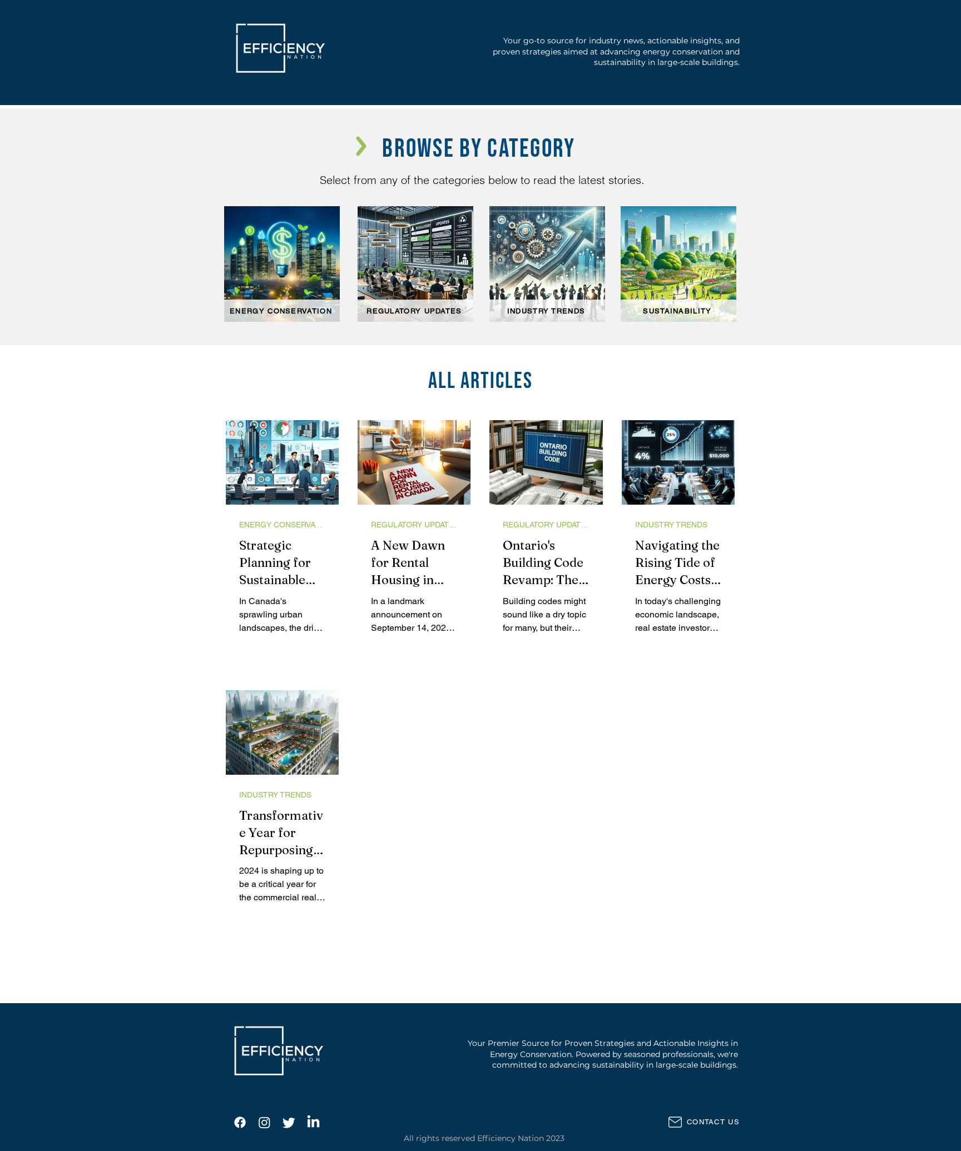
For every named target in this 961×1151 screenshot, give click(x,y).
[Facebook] (239, 1122)
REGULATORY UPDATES (414, 524)
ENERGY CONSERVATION (282, 524)
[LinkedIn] (313, 1122)
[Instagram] (264, 1122)
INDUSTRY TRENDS (671, 524)
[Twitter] (288, 1122)
